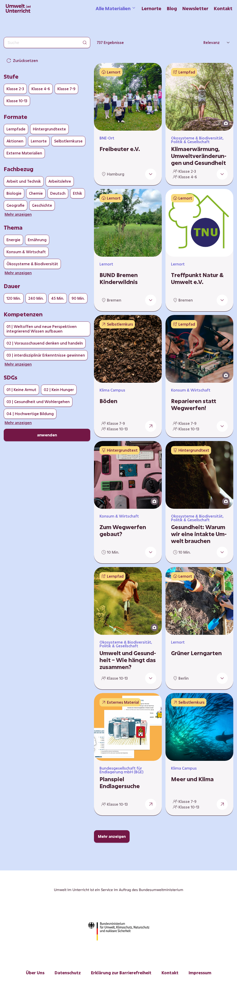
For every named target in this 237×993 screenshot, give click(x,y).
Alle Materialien (113, 8)
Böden (108, 401)
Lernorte (151, 8)
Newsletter (195, 8)
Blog (172, 8)
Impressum (200, 972)
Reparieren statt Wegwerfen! (193, 404)
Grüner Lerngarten (196, 653)
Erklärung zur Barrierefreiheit (121, 972)
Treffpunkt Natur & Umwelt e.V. (197, 278)
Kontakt (223, 8)
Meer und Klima (192, 779)
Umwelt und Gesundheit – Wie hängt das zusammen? (128, 660)
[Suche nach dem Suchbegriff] (84, 42)
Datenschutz (68, 972)
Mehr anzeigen (112, 836)
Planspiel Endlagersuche (120, 782)
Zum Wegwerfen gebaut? (123, 530)
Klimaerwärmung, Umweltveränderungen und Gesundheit (198, 155)
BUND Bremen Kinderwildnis (119, 278)
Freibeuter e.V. (120, 148)
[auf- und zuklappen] (150, 174)
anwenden (47, 434)
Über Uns (35, 972)
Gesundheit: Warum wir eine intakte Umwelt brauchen (199, 534)
